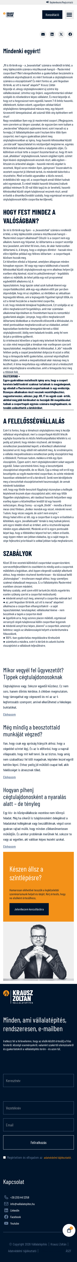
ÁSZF (68, 1251)
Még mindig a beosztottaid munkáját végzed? (31, 730)
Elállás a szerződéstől (51, 1251)
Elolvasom (9, 714)
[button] (69, 14)
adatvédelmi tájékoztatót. (57, 1157)
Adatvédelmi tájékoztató (21, 1251)
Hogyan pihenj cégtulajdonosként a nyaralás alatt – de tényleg (34, 796)
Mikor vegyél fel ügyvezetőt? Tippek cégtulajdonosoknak (33, 673)
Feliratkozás (38, 1142)
